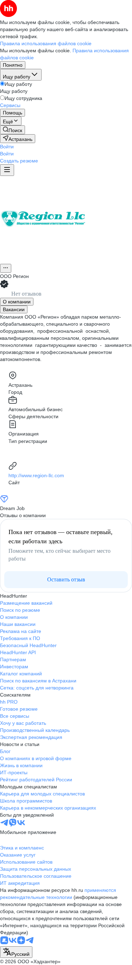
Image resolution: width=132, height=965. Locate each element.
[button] (7, 146)
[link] (12, 129)
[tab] (16, 302)
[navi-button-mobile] (7, 170)
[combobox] (16, 952)
